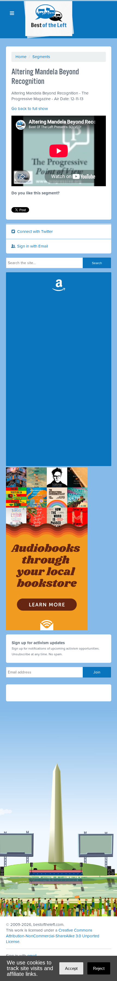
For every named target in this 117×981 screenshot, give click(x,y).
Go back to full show (29, 108)
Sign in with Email (32, 246)
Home (21, 56)
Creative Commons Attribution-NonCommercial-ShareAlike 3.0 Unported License (52, 936)
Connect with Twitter (34, 231)
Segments (41, 56)
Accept (71, 968)
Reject (98, 968)
